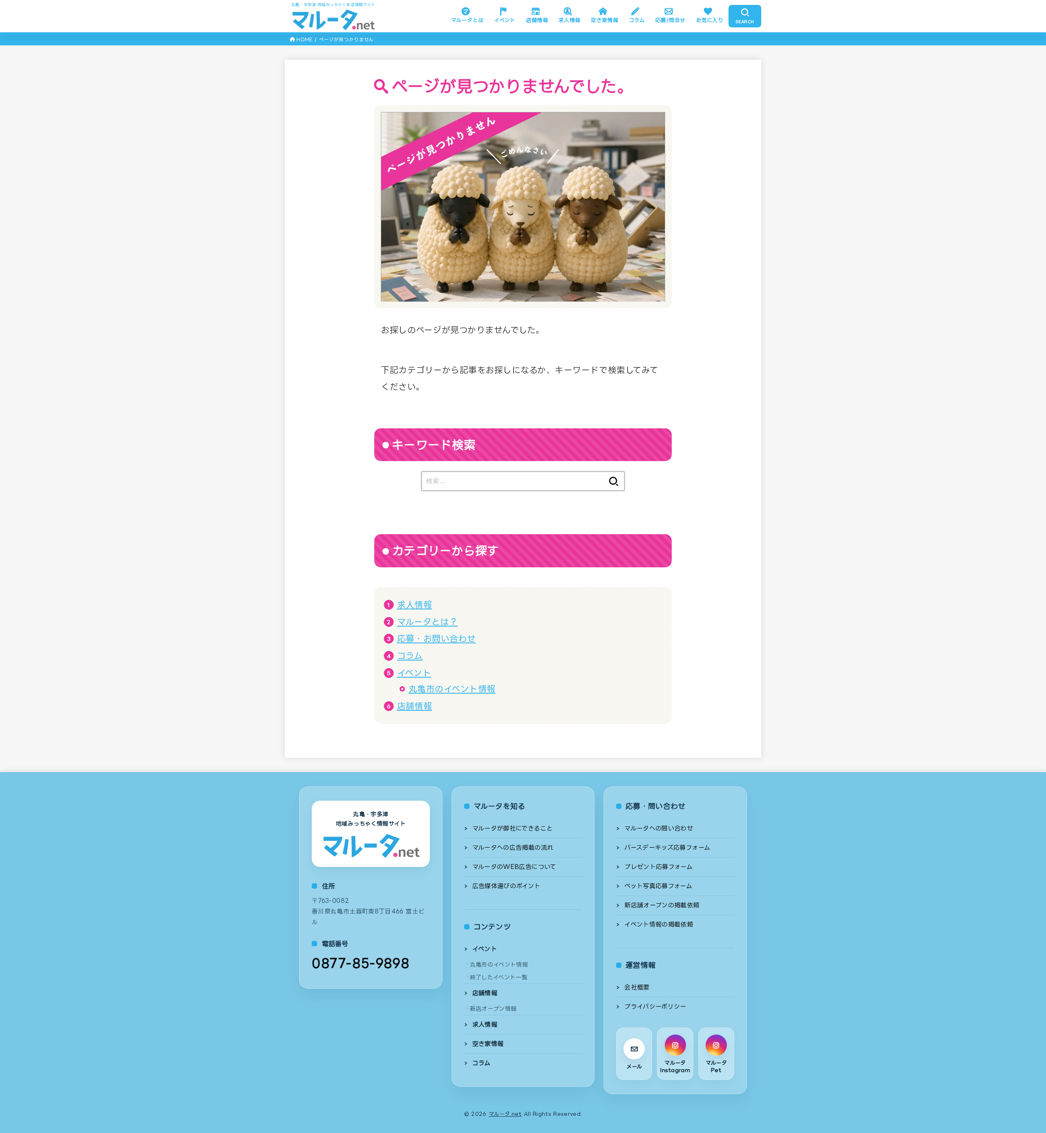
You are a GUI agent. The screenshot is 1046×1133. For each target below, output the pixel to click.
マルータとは (467, 20)
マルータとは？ (427, 621)
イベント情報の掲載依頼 (658, 924)
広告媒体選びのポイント (506, 885)
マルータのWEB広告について (514, 866)
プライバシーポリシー (655, 1006)
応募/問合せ (670, 20)
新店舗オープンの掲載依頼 (661, 905)
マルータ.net (505, 1114)
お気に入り (709, 20)
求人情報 (570, 20)
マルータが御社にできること (512, 828)
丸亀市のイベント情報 (452, 688)
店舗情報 (537, 20)
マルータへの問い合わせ (658, 828)
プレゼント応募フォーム (658, 866)
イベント (505, 20)
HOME (304, 39)
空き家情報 (604, 20)
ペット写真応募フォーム (658, 885)
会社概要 (636, 987)
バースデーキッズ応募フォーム (667, 847)
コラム (637, 20)
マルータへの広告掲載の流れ (513, 847)
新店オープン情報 (493, 1008)
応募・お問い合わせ (436, 638)
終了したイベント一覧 (499, 977)
